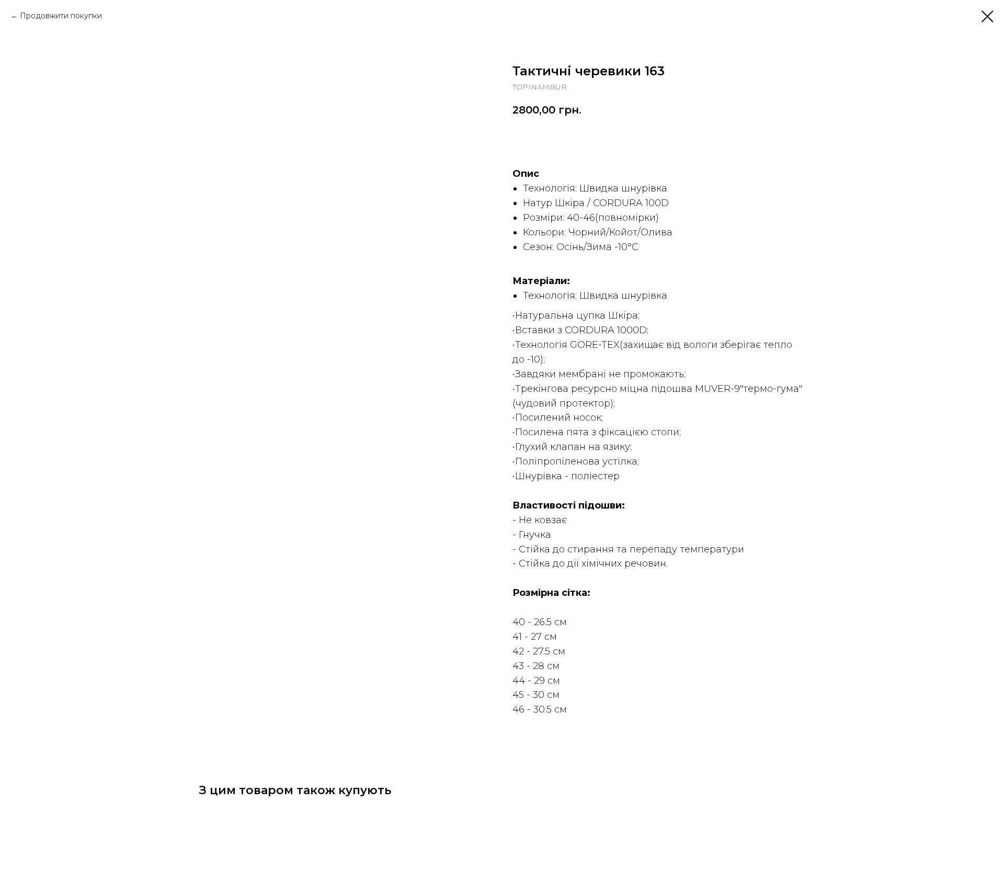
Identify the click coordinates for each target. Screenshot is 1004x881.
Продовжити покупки (61, 15)
